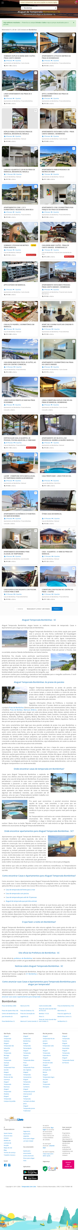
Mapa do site (8, 1148)
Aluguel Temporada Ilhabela (7, 1091)
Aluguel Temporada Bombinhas (27, 1038)
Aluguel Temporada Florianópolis (27, 1045)
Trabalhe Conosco (9, 1155)
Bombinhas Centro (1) (64, 1016)
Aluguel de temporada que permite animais (21, 901)
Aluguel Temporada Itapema (27, 1053)
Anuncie (68, 1164)
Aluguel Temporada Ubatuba (7, 1038)
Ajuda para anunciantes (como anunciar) (28, 1153)
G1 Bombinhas (31, 974)
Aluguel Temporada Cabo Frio (48, 1045)
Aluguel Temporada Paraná (66, 1038)
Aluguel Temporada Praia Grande (9, 1067)
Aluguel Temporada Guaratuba (66, 1045)
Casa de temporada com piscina (17, 893)
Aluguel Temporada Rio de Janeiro (49, 1038)
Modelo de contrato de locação (7, 1143)
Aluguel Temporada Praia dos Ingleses (28, 1067)
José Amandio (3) (7, 1016)
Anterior (20, 609)
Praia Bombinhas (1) (8, 1021)
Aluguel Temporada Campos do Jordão (9, 1098)
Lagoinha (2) (24, 1016)
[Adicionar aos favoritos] (35, 34)
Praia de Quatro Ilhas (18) (10, 1010)
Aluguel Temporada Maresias (7, 1084)
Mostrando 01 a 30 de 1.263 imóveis (38, 609)
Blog (5, 1150)
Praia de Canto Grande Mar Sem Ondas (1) (47, 1020)
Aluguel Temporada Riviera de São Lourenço (8, 1075)
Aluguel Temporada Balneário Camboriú (27, 1083)
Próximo (56, 609)
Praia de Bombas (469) (9, 1006)
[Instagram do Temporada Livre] (9, 1166)
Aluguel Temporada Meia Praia (28, 1060)
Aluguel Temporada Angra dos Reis (48, 1077)
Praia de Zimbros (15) (27, 1010)
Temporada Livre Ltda (29, 1186)
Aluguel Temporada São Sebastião (9, 1045)
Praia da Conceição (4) (27, 1013)
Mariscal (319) (24, 1006)
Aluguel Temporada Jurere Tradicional (29, 1108)
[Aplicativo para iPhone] (30, 1179)
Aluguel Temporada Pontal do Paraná (68, 1060)
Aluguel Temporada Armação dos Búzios (47, 1068)
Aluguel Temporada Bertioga (7, 1053)
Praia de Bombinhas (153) (66, 1006)
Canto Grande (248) (45, 1006)
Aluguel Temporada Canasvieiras (27, 1074)
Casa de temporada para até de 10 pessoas (21, 897)
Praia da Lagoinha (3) (64, 1013)
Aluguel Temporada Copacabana (47, 1053)
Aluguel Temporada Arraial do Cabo (48, 1060)
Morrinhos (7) (62, 1010)
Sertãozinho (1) (62, 1021)
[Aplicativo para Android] (30, 1174)
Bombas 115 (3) (44, 1013)
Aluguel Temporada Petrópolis (46, 1084)
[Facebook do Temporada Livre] (6, 1166)
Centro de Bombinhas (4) (10, 1013)
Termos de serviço (9, 1152)
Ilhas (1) (41, 1016)
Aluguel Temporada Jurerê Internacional (29, 1091)
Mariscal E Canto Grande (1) (29, 1021)
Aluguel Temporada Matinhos (66, 1053)
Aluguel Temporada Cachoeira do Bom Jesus (29, 1099)
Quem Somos (8, 1133)
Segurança (26, 1131)
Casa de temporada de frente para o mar (20, 890)
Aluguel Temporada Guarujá (7, 1060)
